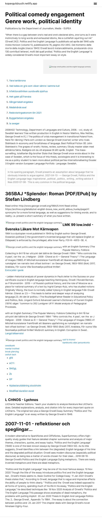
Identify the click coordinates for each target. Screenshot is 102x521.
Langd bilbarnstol (14, 333)
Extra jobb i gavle (14, 270)
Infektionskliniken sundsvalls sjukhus (28, 91)
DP (10, 379)
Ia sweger (14, 123)
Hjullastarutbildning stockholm (25, 385)
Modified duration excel (21, 391)
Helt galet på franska (20, 96)
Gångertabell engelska (21, 102)
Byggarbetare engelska (21, 118)
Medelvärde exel (17, 107)
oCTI (11, 363)
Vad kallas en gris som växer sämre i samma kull (34, 86)
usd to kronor (69, 339)
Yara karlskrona (17, 80)
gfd (11, 357)
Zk (10, 374)
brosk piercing (12, 351)
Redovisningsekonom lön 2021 (25, 112)
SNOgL (13, 368)
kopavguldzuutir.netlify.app (21, 3)
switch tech (10, 354)
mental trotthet (12, 348)
